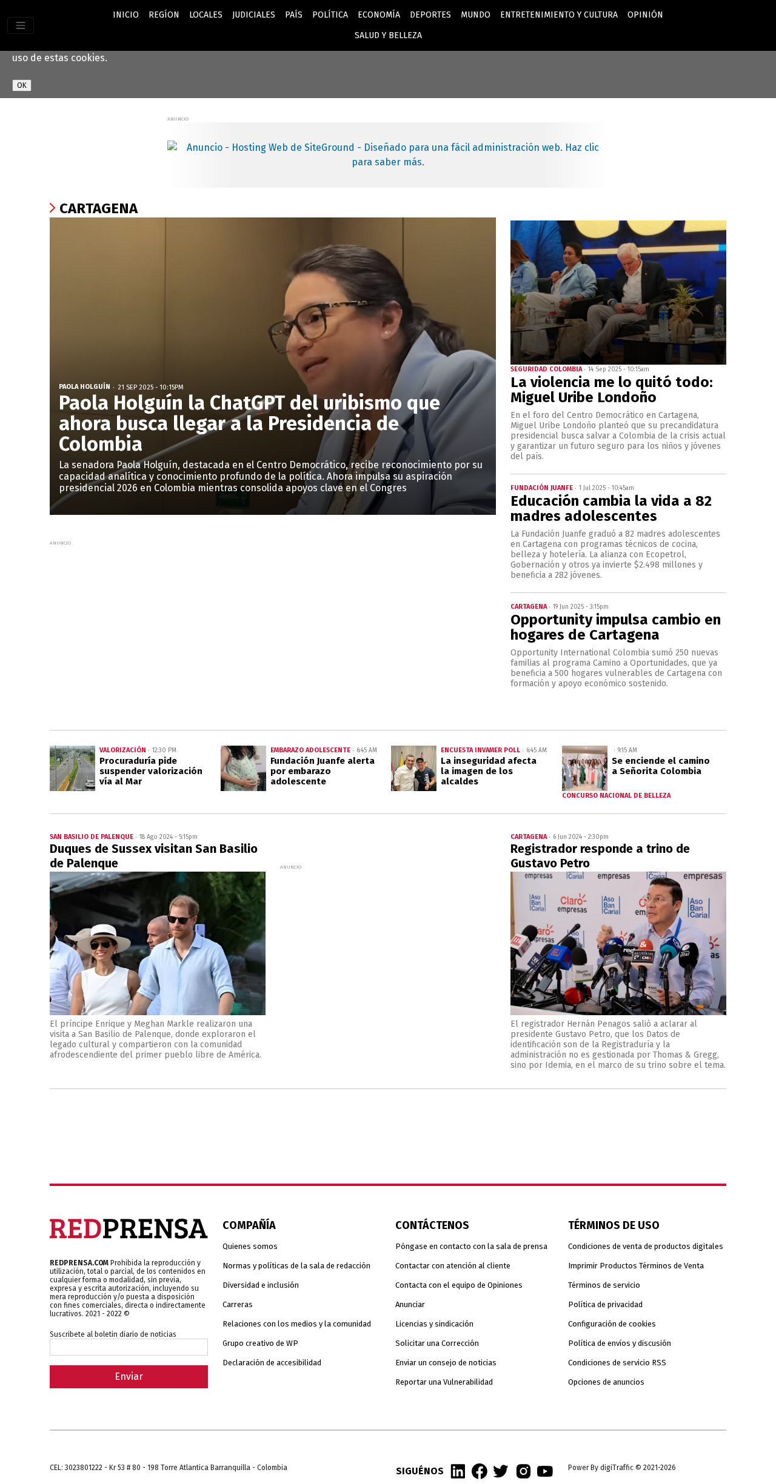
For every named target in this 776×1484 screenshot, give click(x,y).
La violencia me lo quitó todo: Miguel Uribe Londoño (611, 390)
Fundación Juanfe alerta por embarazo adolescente (322, 771)
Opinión (645, 15)
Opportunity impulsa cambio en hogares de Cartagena (615, 627)
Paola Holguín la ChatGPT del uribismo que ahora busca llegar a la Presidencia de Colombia (249, 423)
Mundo (475, 15)
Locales (205, 15)
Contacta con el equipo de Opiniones (459, 1285)
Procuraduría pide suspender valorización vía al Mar (150, 771)
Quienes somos (250, 1246)
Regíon (164, 15)
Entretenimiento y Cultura (559, 15)
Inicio (126, 15)
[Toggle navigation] (20, 25)
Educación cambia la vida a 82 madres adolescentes (611, 508)
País (294, 15)
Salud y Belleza (388, 35)
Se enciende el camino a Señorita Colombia (661, 766)
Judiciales (253, 15)
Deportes (430, 15)
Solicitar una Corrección (437, 1343)
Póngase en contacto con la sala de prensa (471, 1246)
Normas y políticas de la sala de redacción (296, 1265)
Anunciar (410, 1304)
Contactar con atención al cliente (452, 1265)
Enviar (129, 1376)
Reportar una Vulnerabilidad (444, 1381)
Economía (379, 15)
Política (330, 15)
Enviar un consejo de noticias (446, 1362)
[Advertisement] (273, 633)
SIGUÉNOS (420, 1471)
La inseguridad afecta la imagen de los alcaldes (489, 771)
